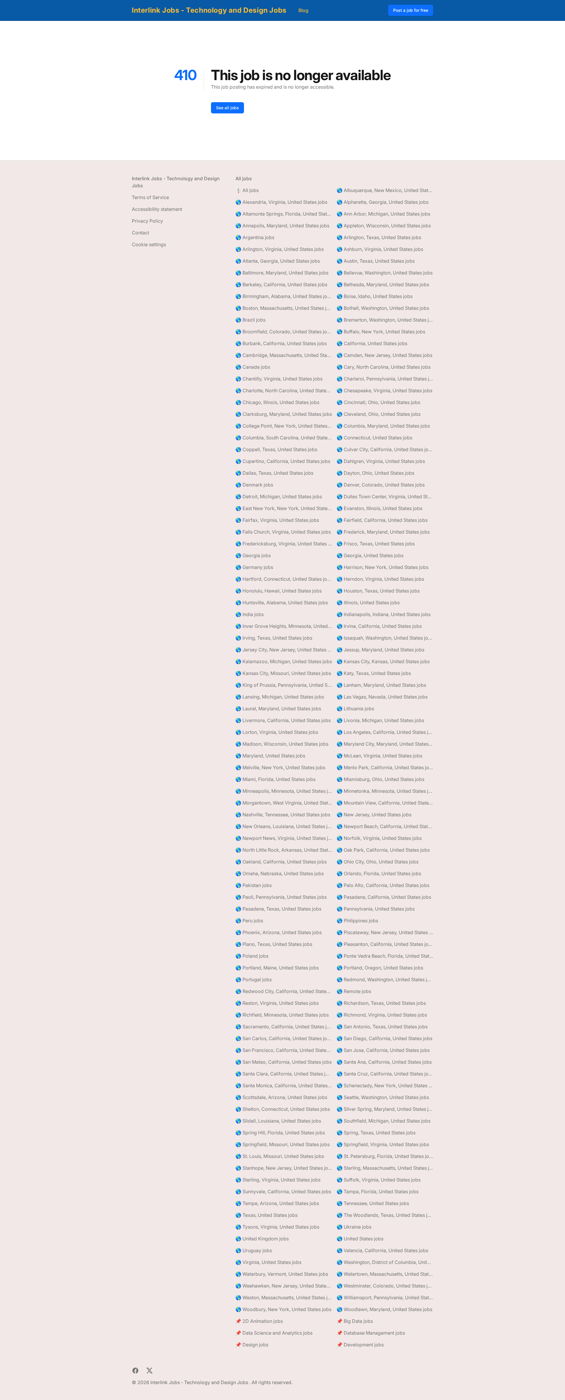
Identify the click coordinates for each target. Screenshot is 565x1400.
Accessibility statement (157, 209)
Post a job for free (410, 10)
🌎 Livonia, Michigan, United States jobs (380, 720)
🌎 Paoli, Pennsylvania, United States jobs (281, 897)
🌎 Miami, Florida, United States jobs (275, 779)
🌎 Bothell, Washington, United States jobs (383, 308)
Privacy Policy (147, 221)
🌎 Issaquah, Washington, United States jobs (385, 638)
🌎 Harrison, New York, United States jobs (382, 567)
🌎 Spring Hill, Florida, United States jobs (280, 1133)
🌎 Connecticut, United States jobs (374, 438)
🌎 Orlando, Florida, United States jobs (379, 873)
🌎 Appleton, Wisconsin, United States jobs (384, 226)
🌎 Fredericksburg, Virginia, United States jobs (283, 544)
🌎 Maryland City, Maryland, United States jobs (385, 744)
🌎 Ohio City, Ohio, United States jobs (377, 862)
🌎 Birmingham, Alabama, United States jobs (283, 296)
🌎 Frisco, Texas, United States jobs (376, 544)
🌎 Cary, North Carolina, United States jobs (384, 367)
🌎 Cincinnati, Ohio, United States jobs (378, 402)
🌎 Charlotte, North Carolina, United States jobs (283, 390)
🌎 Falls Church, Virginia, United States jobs (283, 532)
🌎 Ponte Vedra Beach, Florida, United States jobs (385, 956)
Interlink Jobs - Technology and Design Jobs (209, 10)
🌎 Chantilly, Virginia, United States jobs (279, 379)
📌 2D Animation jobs (259, 1321)
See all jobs (227, 107)
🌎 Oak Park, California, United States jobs (383, 850)
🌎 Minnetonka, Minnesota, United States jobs (385, 791)
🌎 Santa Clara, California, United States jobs (283, 1074)
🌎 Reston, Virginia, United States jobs (277, 1003)
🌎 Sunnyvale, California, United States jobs (283, 1191)
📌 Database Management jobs (371, 1333)
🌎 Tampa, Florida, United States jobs (377, 1191)
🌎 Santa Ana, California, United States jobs (384, 1062)
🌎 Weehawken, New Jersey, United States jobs (283, 1286)
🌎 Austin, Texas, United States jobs (376, 261)
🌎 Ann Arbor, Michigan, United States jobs (383, 214)
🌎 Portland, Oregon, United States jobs (380, 968)
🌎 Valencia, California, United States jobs (382, 1250)
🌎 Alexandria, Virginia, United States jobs (281, 202)
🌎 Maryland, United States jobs (270, 756)
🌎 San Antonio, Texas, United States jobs (382, 1027)
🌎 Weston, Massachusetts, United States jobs (283, 1297)
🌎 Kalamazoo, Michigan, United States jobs (283, 661)
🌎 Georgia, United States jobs (370, 555)
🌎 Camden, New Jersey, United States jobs (384, 355)
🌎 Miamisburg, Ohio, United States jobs (380, 779)
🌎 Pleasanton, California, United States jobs (385, 944)
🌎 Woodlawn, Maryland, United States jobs (384, 1309)
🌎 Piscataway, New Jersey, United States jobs (385, 932)
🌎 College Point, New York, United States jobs (283, 426)
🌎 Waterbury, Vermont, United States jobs (281, 1274)
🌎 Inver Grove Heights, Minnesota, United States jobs (283, 626)
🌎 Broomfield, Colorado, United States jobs (283, 332)
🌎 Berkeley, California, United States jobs (281, 284)
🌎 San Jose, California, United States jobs (383, 1050)
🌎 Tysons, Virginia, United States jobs (277, 1227)
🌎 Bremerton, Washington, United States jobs (385, 320)
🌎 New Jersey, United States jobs (374, 815)
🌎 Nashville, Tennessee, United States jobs (282, 815)
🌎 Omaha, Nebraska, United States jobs (279, 873)
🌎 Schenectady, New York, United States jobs (385, 1085)
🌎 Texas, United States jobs (266, 1215)
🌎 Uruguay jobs (253, 1250)
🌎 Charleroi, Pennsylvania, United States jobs (385, 379)
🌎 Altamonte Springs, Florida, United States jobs (283, 214)
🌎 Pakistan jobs (253, 885)
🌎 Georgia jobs (253, 555)
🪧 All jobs (247, 190)
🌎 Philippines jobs (357, 921)
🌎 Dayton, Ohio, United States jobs (375, 473)
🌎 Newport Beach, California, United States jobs (385, 826)
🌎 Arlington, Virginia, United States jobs (279, 249)
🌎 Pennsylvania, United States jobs (376, 909)
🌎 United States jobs (360, 1239)
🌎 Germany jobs (254, 567)
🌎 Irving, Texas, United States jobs (273, 638)
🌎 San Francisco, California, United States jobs (283, 1050)
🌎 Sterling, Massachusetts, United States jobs (385, 1168)
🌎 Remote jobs (354, 991)
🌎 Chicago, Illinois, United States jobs (277, 402)
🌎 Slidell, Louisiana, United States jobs (278, 1121)
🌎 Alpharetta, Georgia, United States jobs (382, 202)
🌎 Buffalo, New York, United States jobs (381, 332)
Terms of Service (150, 197)
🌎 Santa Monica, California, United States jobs (283, 1085)
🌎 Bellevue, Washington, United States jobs (385, 273)
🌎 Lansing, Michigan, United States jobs (279, 697)
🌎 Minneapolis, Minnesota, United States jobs (283, 791)
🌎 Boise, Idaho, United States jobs (375, 296)
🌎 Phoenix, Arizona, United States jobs (278, 932)
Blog (303, 10)
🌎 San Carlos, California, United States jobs (283, 1038)
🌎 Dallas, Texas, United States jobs (274, 473)
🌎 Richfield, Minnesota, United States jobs (282, 1015)
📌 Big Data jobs (355, 1321)
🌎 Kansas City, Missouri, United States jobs (283, 673)
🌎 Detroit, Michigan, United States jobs (278, 496)
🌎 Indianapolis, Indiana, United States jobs (384, 614)
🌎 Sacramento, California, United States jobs (283, 1027)
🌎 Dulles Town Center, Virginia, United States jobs (385, 496)
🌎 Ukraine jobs (354, 1227)
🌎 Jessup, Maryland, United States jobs (380, 650)
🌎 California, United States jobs (372, 343)
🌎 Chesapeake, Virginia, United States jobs (384, 390)
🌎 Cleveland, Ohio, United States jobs (379, 414)
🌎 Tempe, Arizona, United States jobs (277, 1203)
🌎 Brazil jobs (250, 320)
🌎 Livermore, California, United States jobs (283, 720)
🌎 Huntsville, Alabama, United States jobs (281, 602)
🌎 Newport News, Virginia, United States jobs (283, 838)
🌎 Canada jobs (252, 367)
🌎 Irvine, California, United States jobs (379, 626)
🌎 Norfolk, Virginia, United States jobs (379, 838)
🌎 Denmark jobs (254, 485)
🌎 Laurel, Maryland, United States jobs (278, 708)
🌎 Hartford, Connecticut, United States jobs (283, 579)
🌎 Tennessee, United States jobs (373, 1203)
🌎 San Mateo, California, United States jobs (283, 1062)
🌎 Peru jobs (249, 921)
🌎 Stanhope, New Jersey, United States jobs (283, 1168)
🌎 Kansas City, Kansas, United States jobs (383, 661)
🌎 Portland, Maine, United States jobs (277, 968)
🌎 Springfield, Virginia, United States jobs (383, 1144)
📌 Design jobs (251, 1345)
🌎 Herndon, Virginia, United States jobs (380, 579)
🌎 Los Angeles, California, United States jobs (385, 732)
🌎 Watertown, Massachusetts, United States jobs (385, 1274)
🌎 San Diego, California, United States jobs (384, 1038)
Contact (140, 233)
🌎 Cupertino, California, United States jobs (282, 461)
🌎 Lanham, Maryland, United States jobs (381, 685)
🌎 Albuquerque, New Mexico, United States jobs (385, 190)
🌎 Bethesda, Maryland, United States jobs (383, 284)
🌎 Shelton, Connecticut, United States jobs (282, 1109)
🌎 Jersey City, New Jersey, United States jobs (283, 650)
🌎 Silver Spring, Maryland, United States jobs (385, 1109)
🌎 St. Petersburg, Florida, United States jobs (385, 1156)
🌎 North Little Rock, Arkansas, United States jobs (283, 850)
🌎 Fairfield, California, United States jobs (382, 520)
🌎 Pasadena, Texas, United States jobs (278, 909)
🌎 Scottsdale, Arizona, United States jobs (281, 1097)
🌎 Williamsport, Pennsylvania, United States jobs (385, 1297)
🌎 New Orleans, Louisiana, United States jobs (283, 826)
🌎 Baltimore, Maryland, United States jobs (281, 273)
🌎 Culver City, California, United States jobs (385, 449)
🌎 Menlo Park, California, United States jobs (385, 767)
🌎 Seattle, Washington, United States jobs (383, 1097)
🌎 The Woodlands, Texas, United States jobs (385, 1215)
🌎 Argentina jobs (254, 237)
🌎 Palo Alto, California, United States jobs (383, 885)
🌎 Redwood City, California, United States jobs (283, 991)
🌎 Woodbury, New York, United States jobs (283, 1309)
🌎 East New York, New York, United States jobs (283, 508)
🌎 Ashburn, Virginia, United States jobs (380, 249)
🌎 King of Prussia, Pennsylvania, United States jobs (283, 685)
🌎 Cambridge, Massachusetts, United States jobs (283, 355)
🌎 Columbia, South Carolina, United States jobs (283, 438)
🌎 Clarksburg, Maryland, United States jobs (283, 414)
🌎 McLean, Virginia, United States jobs (379, 756)
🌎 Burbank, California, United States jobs (281, 343)
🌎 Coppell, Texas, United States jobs (276, 449)
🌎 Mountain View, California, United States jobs (385, 803)
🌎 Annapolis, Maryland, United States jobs (282, 226)
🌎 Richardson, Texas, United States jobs (381, 1003)
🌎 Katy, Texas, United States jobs (374, 673)
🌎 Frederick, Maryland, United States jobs (383, 532)
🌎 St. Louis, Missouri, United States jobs (279, 1156)
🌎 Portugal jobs (253, 979)
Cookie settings (149, 244)
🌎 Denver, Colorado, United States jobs (381, 485)
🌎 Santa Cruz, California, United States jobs (385, 1074)
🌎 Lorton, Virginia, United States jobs (276, 732)
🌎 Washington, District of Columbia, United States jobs (385, 1262)
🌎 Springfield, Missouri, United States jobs (282, 1144)
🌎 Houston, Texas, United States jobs (378, 591)
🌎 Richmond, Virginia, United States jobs (382, 1015)
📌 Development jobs (360, 1345)
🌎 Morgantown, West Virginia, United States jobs (283, 803)
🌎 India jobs (249, 614)
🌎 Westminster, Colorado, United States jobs (385, 1286)
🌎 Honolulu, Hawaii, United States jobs (278, 591)
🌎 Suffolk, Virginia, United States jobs (379, 1180)
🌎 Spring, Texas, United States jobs (376, 1133)
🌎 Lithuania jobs (355, 708)
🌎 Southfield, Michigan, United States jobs (384, 1121)
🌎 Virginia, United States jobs (268, 1262)
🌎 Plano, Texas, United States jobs (273, 944)
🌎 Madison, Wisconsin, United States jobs (281, 744)
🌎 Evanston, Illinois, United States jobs (379, 508)
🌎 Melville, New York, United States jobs (280, 767)
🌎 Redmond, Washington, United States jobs (385, 979)
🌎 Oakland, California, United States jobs (281, 862)
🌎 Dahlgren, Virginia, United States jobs (381, 461)
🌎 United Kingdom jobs (262, 1239)
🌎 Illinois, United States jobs (368, 602)
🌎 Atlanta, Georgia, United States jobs (277, 261)
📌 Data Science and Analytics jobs (274, 1333)
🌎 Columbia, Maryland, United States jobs (383, 426)
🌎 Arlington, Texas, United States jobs (379, 237)
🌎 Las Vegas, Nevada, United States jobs (382, 697)
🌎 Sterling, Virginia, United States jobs (277, 1180)
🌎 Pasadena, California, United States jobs (384, 897)
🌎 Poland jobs (251, 956)
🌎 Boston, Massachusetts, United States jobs (283, 308)
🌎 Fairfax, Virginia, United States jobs (277, 520)
